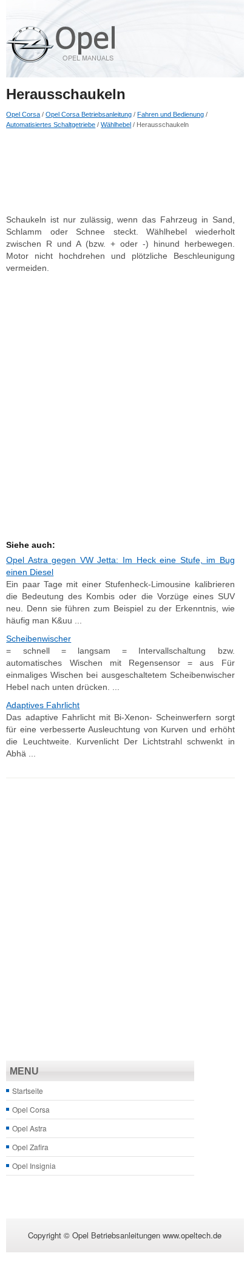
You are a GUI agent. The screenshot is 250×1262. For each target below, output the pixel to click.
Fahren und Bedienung (170, 114)
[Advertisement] (120, 171)
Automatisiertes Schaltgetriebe (50, 124)
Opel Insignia (34, 1165)
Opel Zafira (30, 1147)
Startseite (27, 1090)
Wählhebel (116, 124)
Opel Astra (29, 1128)
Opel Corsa (23, 114)
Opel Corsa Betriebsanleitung (89, 114)
